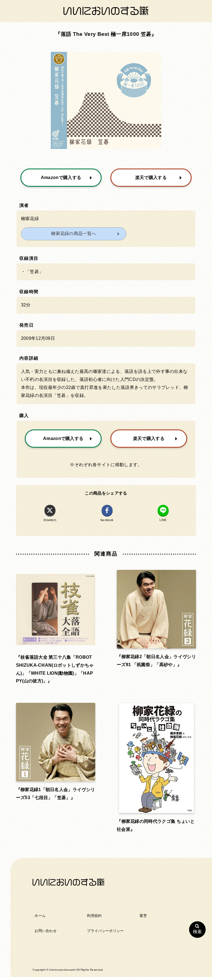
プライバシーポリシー (105, 931)
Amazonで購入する (61, 177)
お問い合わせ (46, 931)
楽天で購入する (151, 177)
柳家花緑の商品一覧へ (73, 233)
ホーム (40, 916)
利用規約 (94, 916)
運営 (143, 916)
